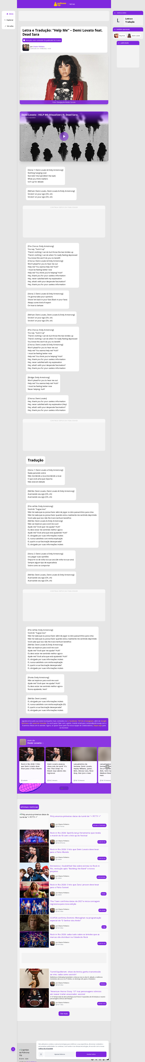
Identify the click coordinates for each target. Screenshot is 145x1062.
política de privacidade (46, 1049)
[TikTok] (104, 1059)
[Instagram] (100, 1059)
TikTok (80, 721)
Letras (72, 4)
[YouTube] (108, 1059)
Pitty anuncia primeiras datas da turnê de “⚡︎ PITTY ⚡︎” (75, 816)
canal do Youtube (39, 723)
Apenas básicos (59, 1054)
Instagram (89, 721)
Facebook (73, 721)
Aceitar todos (91, 1054)
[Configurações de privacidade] (41, 1054)
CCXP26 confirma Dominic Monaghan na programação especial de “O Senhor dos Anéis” (76, 919)
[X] (96, 1059)
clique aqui (97, 725)
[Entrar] (13, 1049)
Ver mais (64, 1013)
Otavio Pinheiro (39, 46)
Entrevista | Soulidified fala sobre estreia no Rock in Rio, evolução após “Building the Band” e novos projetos (75, 869)
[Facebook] (92, 1059)
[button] (107, 766)
